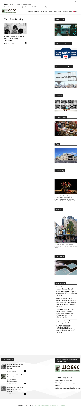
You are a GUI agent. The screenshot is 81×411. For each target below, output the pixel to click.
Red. (5, 43)
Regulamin (48, 7)
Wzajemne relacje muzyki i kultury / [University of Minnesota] (14, 38)
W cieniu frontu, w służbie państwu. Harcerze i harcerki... (15, 367)
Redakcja (20, 7)
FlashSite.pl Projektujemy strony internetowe (49, 405)
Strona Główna (8, 7)
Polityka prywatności (37, 7)
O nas (15, 7)
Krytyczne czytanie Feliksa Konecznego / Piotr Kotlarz (64, 322)
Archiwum (28, 7)
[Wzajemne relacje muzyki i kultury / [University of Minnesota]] (15, 28)
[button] (75, 1)
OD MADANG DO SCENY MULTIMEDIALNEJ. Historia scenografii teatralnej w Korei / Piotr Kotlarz (65, 329)
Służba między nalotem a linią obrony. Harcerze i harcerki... (15, 389)
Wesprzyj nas (67, 11)
